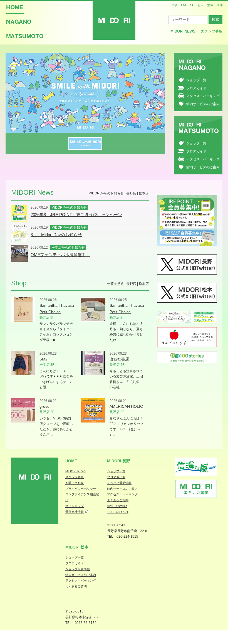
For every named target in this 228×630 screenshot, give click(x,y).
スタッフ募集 (211, 31)
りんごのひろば (117, 511)
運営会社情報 (74, 511)
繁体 (210, 5)
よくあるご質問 (117, 500)
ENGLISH (187, 5)
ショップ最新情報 (119, 483)
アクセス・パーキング (203, 96)
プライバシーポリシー (80, 488)
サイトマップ (74, 506)
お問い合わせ (74, 483)
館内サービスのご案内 (203, 104)
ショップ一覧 (196, 80)
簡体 (220, 5)
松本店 (144, 193)
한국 (201, 5)
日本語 (173, 5)
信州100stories (117, 506)
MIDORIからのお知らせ (106, 193)
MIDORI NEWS (75, 471)
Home (71, 461)
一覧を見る (115, 284)
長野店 (131, 193)
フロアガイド (196, 88)
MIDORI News (182, 31)
